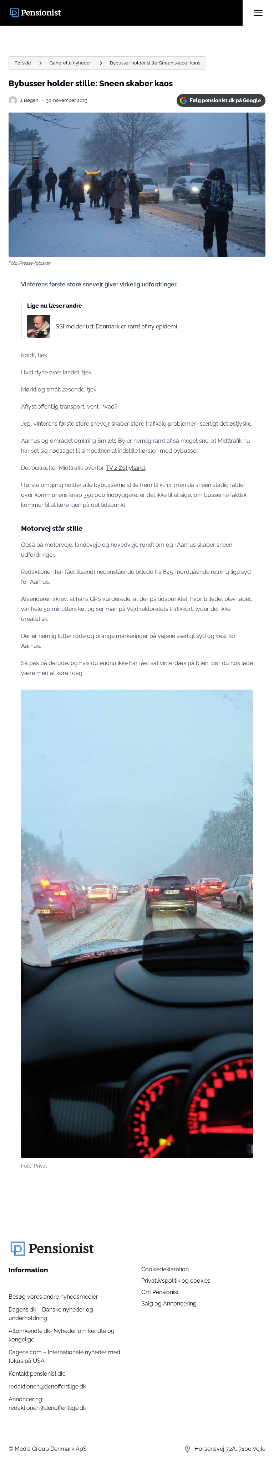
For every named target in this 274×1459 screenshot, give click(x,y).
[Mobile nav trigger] (258, 13)
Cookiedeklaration (165, 1269)
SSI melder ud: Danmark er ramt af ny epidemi (116, 326)
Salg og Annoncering (169, 1303)
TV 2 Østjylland (125, 467)
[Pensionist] (126, 13)
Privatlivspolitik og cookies (175, 1280)
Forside (23, 63)
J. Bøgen (29, 100)
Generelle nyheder (70, 63)
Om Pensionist (160, 1292)
